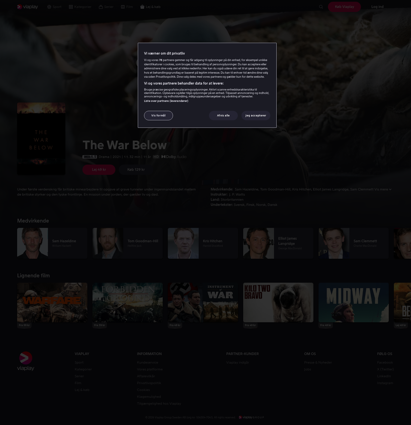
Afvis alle (223, 115)
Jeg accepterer (256, 115)
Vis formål (158, 115)
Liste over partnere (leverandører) (166, 101)
